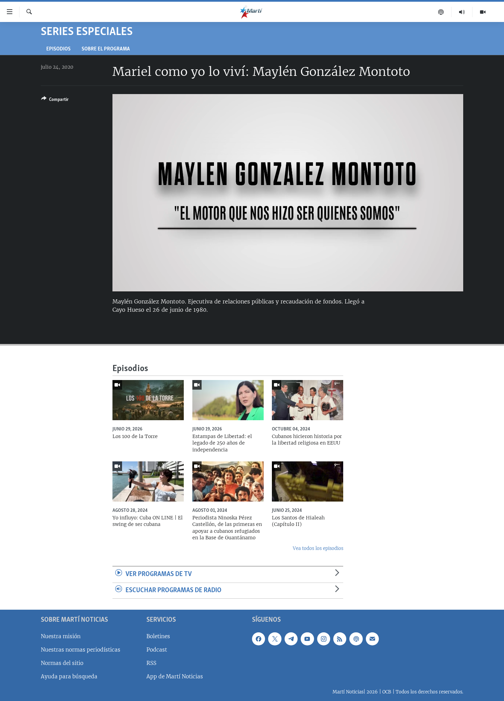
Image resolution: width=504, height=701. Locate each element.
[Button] (55, 100)
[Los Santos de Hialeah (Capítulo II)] (307, 481)
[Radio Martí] (462, 12)
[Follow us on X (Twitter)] (274, 638)
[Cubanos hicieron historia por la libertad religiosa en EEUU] (307, 400)
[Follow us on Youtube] (307, 638)
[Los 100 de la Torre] (148, 400)
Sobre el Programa (106, 49)
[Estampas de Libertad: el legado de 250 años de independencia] (228, 400)
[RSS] (339, 638)
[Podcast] (441, 12)
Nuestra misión (61, 636)
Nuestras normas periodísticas (80, 649)
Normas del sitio (62, 663)
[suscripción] (372, 638)
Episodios (58, 49)
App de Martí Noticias (174, 676)
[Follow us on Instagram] (323, 638)
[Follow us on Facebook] (258, 638)
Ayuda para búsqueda (69, 676)
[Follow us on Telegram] (291, 638)
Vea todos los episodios (318, 548)
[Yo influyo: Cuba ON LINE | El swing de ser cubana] (148, 481)
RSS (151, 663)
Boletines (158, 636)
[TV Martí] (482, 12)
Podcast (156, 649)
